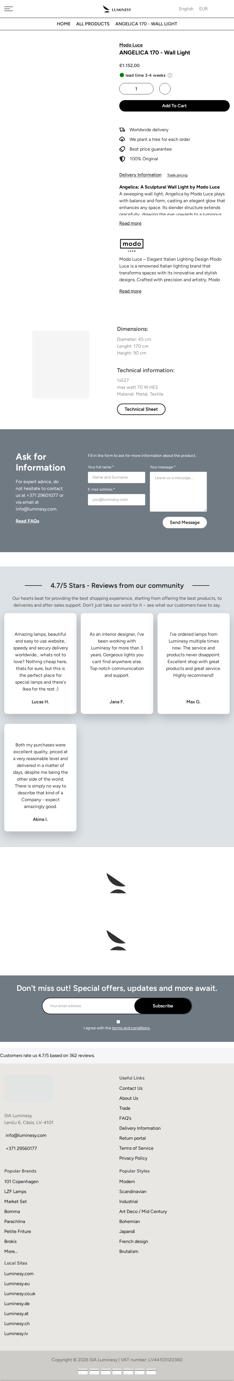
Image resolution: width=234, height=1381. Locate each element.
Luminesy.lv (16, 1333)
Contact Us (130, 1088)
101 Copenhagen (21, 1181)
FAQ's (125, 1118)
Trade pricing (177, 175)
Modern (127, 1181)
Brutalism (128, 1251)
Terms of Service (136, 1148)
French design (133, 1241)
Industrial (128, 1201)
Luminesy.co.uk (19, 1293)
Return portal (132, 1138)
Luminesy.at (16, 1313)
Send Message (185, 522)
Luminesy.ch (17, 1323)
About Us (128, 1098)
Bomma (12, 1211)
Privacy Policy (133, 1158)
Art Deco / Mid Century (143, 1211)
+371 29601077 (42, 495)
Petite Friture (17, 1231)
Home (63, 24)
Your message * (162, 467)
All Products (93, 24)
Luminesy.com (19, 1273)
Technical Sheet (141, 409)
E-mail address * (101, 489)
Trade (124, 1108)
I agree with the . (117, 1028)
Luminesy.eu (17, 1283)
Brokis (10, 1241)
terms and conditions (131, 1028)
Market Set (15, 1201)
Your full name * (101, 467)
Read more (130, 223)
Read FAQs (27, 521)
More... (10, 1251)
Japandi (127, 1231)
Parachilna (14, 1221)
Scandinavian (132, 1191)
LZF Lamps (15, 1191)
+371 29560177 (21, 1148)
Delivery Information (140, 174)
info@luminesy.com (36, 509)
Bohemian (129, 1221)
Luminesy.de (17, 1303)
